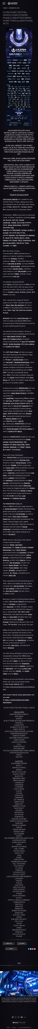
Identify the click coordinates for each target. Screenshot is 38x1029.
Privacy (14, 1027)
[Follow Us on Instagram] (18, 1017)
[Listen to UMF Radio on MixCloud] (25, 1017)
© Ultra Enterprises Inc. (25, 1027)
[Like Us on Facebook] (12, 1017)
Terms (8, 1027)
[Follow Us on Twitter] (15, 1017)
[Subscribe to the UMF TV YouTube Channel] (21, 1017)
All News (21, 943)
